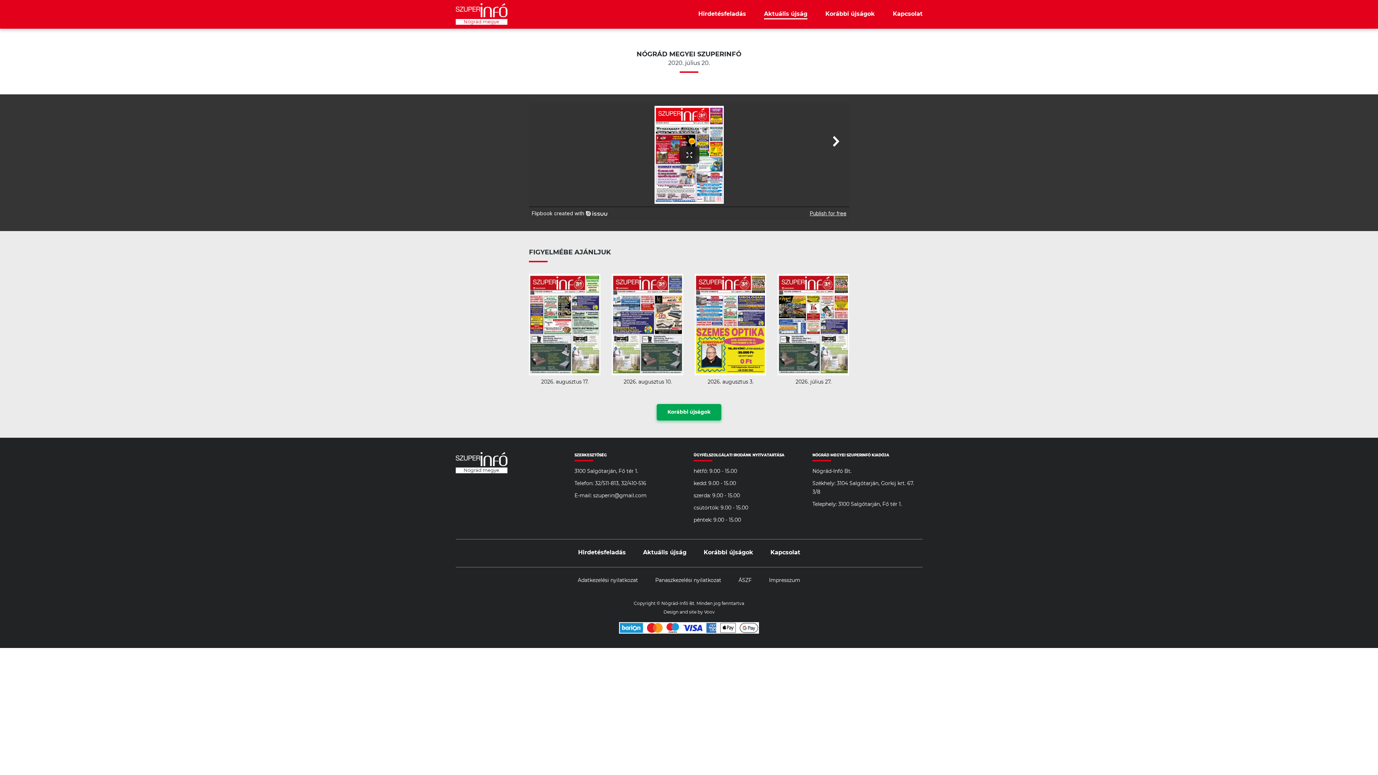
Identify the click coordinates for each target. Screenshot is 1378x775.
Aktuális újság (785, 14)
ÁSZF (745, 580)
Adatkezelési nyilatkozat (608, 580)
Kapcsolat (908, 14)
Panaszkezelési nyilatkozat (688, 580)
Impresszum (784, 580)
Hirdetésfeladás (722, 14)
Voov (709, 612)
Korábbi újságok (850, 14)
